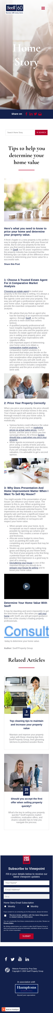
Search (42, 132)
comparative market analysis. (24, 347)
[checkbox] (26, 907)
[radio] (15, 907)
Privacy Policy (8, 923)
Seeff (15, 250)
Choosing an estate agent (16, 291)
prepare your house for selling (24, 568)
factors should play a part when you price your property (28, 437)
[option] (26, 199)
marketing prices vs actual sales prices (26, 428)
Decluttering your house (21, 563)
